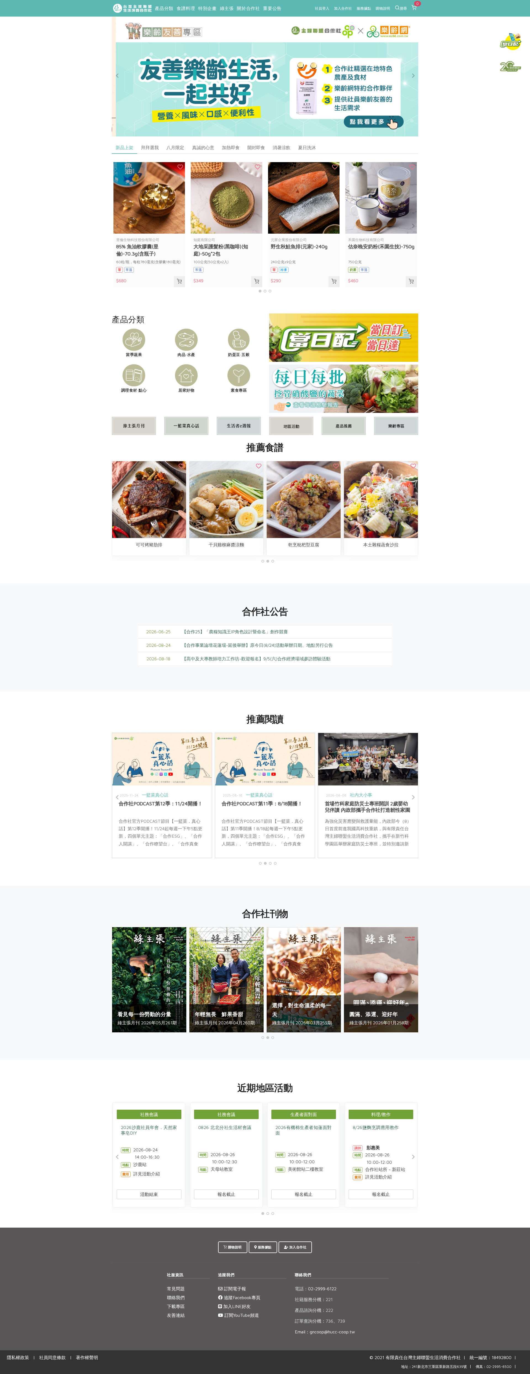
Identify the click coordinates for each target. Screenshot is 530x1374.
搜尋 (403, 8)
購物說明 (383, 8)
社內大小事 (168, 794)
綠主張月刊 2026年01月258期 (164, 1018)
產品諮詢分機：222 (314, 1310)
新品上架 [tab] (124, 147)
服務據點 (364, 8)
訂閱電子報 (234, 1288)
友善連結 (176, 1315)
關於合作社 (248, 8)
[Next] (412, 75)
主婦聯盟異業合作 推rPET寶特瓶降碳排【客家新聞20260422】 (378, 807)
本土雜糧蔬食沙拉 (163, 544)
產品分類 (164, 8)
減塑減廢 (294, 794)
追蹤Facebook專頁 (241, 1297)
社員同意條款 (52, 1357)
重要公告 (272, 8)
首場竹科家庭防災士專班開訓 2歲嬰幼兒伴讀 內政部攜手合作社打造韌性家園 (174, 807)
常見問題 (176, 1288)
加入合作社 (343, 8)
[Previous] (117, 75)
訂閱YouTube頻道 (241, 1315)
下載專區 (176, 1306)
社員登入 (322, 8)
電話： (301, 1288)
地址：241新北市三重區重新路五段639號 (434, 1367)
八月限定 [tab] (175, 147)
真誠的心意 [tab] (203, 147)
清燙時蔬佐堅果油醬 (241, 544)
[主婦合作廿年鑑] (511, 66)
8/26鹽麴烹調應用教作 (376, 1127)
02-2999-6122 (315, 1288)
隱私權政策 (18, 1357)
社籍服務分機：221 (314, 1299)
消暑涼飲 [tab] (281, 147)
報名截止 (226, 1194)
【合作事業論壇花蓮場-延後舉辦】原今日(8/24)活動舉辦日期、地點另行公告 (257, 645)
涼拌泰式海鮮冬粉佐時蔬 (395, 544)
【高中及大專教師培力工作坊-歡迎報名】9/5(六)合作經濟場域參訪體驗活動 (256, 658)
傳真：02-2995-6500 (494, 1367)
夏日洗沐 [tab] (307, 147)
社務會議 (149, 1114)
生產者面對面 (303, 1114)
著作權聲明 (87, 1357)
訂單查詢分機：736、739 (320, 1320)
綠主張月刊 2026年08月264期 (319, 1013)
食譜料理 (186, 8)
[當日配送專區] (343, 336)
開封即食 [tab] (256, 147)
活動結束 (149, 1194)
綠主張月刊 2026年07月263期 (396, 1013)
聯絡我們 (176, 1297)
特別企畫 (207, 8)
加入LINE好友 (236, 1306)
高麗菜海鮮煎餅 (318, 544)
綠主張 (227, 8)
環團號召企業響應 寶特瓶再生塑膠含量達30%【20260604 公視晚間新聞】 (277, 807)
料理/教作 (381, 1114)
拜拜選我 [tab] (150, 147)
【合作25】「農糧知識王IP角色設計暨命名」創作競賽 (235, 631)
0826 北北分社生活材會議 (224, 1127)
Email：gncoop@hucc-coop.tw (325, 1331)
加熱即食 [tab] (231, 147)
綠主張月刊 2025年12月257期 (241, 1013)
